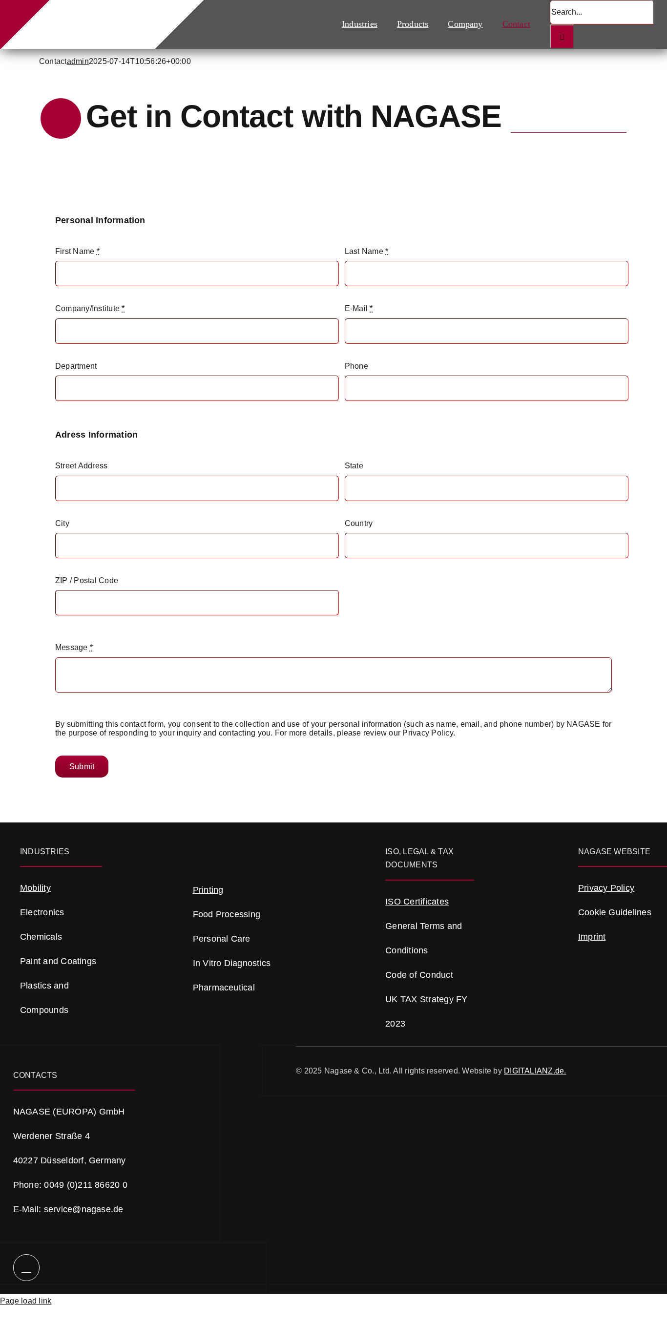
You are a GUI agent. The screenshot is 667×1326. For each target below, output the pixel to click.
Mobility (35, 888)
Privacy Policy (606, 888)
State (354, 466)
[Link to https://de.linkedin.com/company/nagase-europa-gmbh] (26, 1267)
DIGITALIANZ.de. (535, 1071)
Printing (208, 890)
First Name (77, 251)
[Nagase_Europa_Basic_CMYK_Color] (97, 15)
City (62, 523)
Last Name (367, 251)
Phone (356, 366)
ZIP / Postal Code (86, 580)
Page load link (25, 1301)
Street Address (81, 466)
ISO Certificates (417, 901)
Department (76, 366)
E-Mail (359, 308)
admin (78, 61)
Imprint (592, 937)
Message (74, 647)
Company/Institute (90, 308)
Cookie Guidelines (614, 912)
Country (359, 523)
